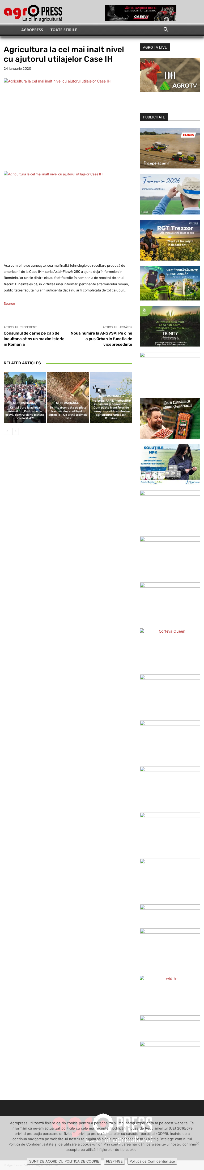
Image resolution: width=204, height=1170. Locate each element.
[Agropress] (33, 13)
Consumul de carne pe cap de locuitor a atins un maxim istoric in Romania (34, 339)
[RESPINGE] (197, 1143)
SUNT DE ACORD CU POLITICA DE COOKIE (64, 1161)
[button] (166, 29)
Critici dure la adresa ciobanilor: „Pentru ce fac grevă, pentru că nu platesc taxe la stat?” (24, 413)
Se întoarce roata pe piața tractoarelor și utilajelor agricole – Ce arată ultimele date (68, 413)
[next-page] (15, 431)
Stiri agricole (24, 402)
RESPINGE (114, 1161)
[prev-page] (7, 431)
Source (9, 304)
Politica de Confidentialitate (152, 1161)
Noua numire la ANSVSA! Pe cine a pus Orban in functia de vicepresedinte (101, 339)
